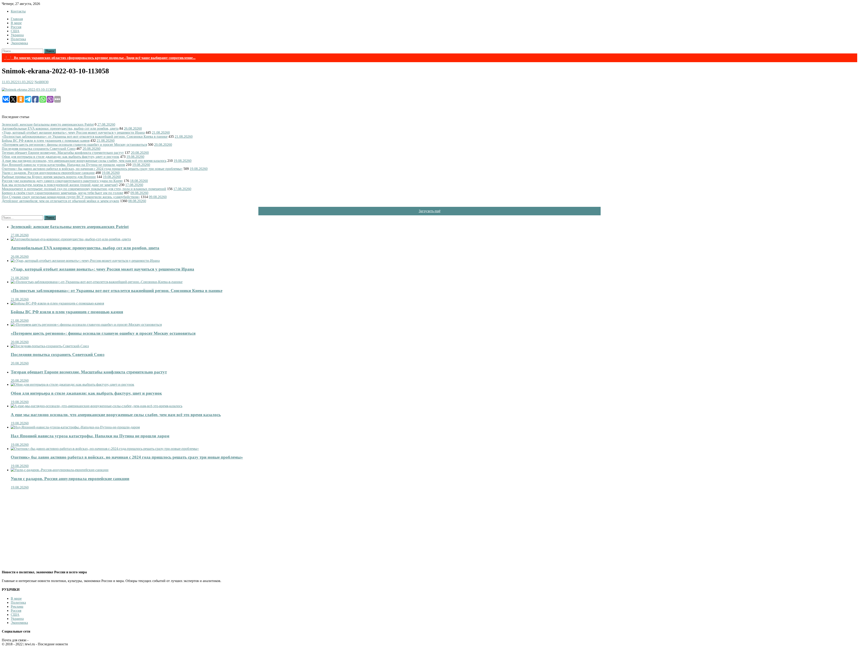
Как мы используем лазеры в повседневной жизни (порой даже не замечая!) (60, 185)
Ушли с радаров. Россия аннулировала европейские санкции (48, 173)
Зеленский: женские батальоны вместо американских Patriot (48, 124)
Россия (16, 27)
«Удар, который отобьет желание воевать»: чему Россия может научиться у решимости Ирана (73, 132)
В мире (16, 23)
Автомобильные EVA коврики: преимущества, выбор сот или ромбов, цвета (60, 128)
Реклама (17, 606)
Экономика (19, 43)
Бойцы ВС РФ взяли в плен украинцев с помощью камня (45, 140)
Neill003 (40, 82)
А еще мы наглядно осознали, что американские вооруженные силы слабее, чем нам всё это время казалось (84, 161)
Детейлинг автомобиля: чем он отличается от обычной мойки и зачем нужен (60, 201)
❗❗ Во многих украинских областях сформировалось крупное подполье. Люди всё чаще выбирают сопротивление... (100, 58)
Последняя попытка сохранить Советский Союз (38, 148)
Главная (17, 19)
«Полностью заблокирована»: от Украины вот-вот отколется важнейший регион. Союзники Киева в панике (85, 136)
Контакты (18, 11)
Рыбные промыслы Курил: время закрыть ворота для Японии (49, 177)
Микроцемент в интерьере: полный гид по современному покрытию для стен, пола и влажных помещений (84, 189)
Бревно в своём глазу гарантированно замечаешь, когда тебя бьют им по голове (62, 193)
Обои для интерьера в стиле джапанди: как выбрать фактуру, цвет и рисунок (60, 157)
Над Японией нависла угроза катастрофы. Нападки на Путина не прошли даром (63, 165)
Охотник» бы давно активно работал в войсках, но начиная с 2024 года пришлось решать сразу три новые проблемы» (92, 169)
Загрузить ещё (429, 211)
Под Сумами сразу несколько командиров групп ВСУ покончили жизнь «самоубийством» (71, 197)
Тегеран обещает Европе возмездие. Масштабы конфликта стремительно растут (63, 153)
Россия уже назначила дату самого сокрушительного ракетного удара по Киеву (62, 181)
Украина (17, 35)
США (15, 31)
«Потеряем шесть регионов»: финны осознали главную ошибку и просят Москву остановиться (74, 144)
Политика (18, 39)
